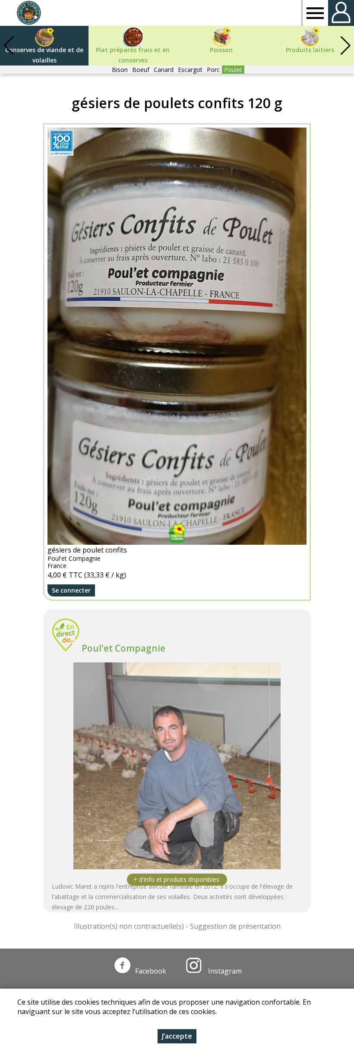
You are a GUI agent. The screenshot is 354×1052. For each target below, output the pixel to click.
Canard (164, 70)
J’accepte (177, 1036)
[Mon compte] (341, 13)
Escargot (190, 70)
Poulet (233, 70)
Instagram (224, 971)
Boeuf (140, 70)
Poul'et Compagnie (123, 648)
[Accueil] (28, 13)
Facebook (150, 971)
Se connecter (71, 590)
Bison (120, 70)
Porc (213, 70)
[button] (345, 46)
